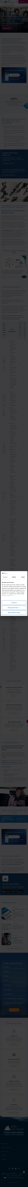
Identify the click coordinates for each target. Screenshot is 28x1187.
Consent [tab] (5, 577)
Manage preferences (13, 607)
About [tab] (23, 577)
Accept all (14, 602)
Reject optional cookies (14, 612)
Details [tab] (14, 577)
